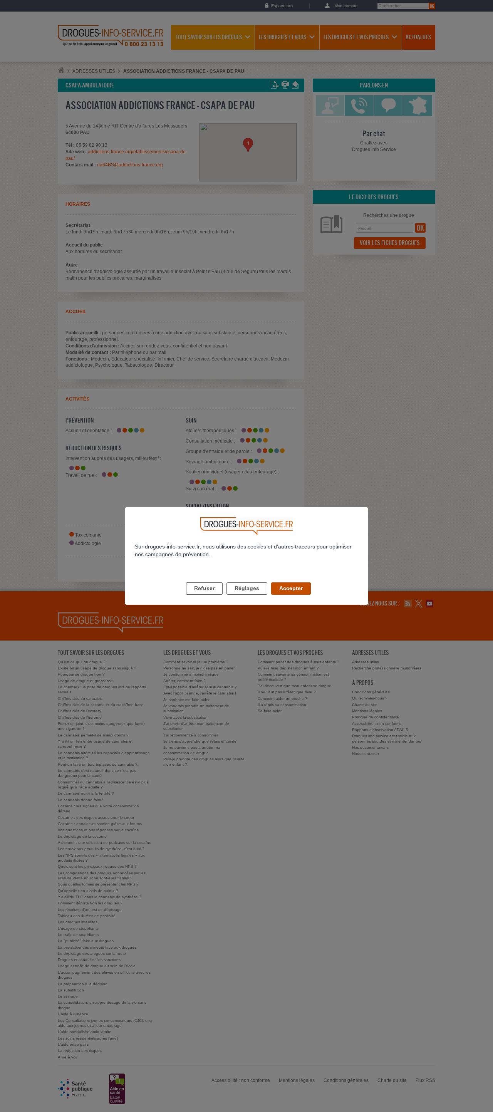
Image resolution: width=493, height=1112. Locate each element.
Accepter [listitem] (291, 588)
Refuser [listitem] (204, 588)
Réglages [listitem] (247, 588)
